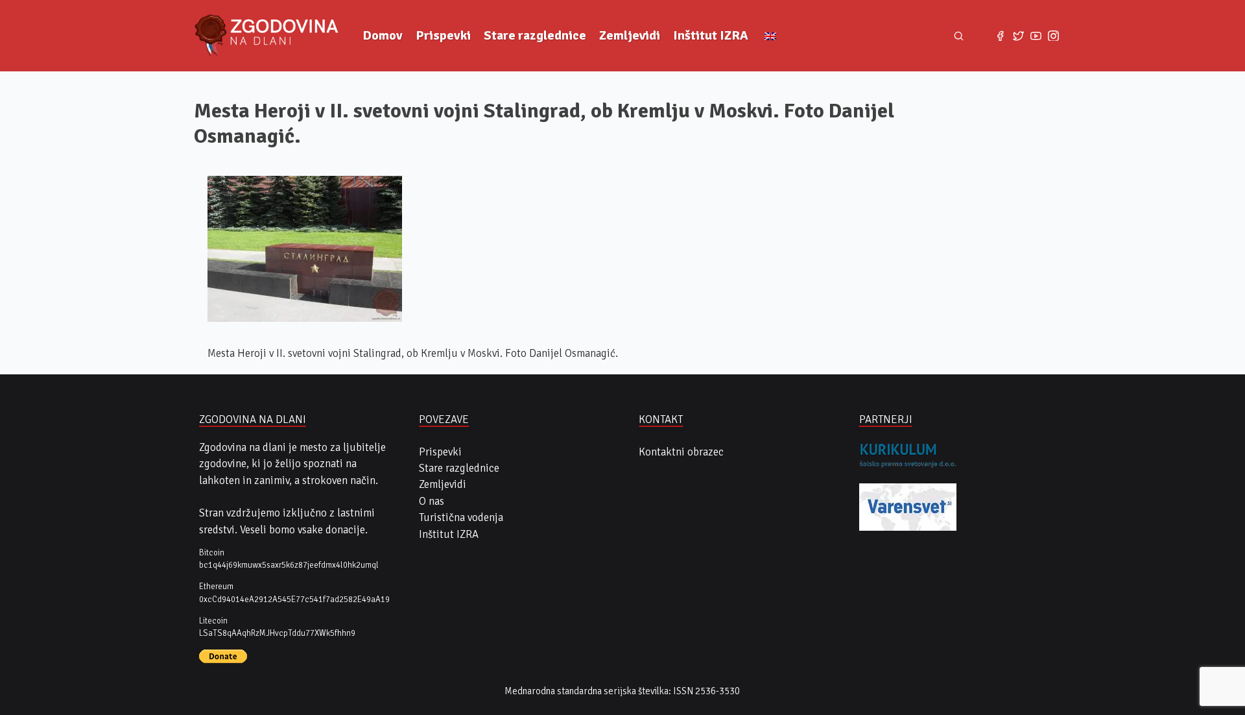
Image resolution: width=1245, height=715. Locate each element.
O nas (431, 501)
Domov (382, 35)
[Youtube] (1036, 35)
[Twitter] (1018, 35)
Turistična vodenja (461, 517)
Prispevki (443, 35)
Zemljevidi (629, 35)
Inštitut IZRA (710, 35)
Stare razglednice (535, 35)
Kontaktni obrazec (681, 452)
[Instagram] (1053, 35)
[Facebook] (1000, 35)
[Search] (959, 36)
